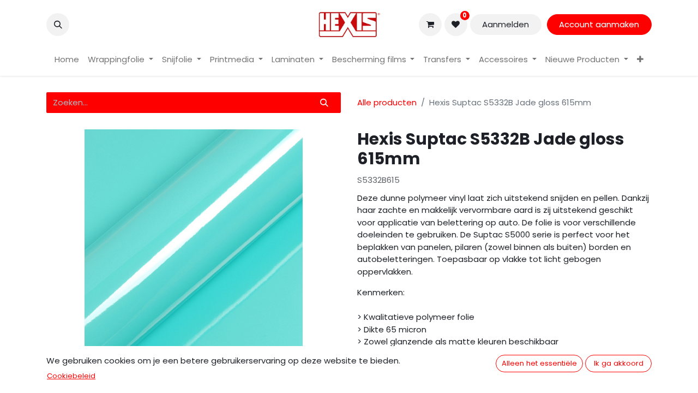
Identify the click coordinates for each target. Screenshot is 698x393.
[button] (57, 24)
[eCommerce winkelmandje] (430, 24)
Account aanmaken (599, 24)
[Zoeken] (324, 103)
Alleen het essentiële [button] (539, 363)
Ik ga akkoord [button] (618, 363)
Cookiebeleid (71, 376)
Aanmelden (505, 24)
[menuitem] (66, 59)
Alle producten (387, 102)
